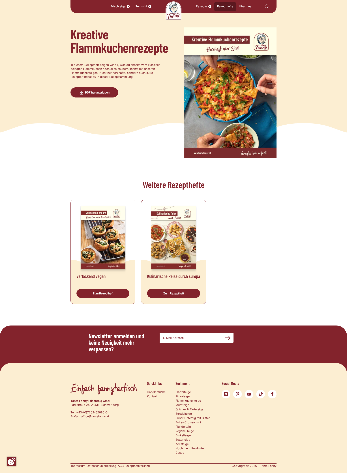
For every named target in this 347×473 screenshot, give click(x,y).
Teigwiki (141, 6)
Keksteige (182, 444)
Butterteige (182, 439)
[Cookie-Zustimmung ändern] (11, 461)
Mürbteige (182, 405)
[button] (128, 6)
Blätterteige (183, 392)
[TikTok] (260, 394)
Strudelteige (183, 413)
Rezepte (201, 6)
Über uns (245, 6)
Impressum (77, 466)
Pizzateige (182, 396)
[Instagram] (226, 394)
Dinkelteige (183, 435)
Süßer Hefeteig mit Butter (192, 418)
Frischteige (118, 6)
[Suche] (266, 7)
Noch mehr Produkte (189, 448)
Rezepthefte (225, 6)
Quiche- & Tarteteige (189, 409)
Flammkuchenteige (188, 400)
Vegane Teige (184, 431)
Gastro (180, 452)
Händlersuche (156, 392)
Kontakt (152, 396)
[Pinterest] (237, 394)
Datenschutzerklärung (101, 466)
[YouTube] (249, 394)
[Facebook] (272, 394)
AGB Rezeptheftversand (134, 466)
